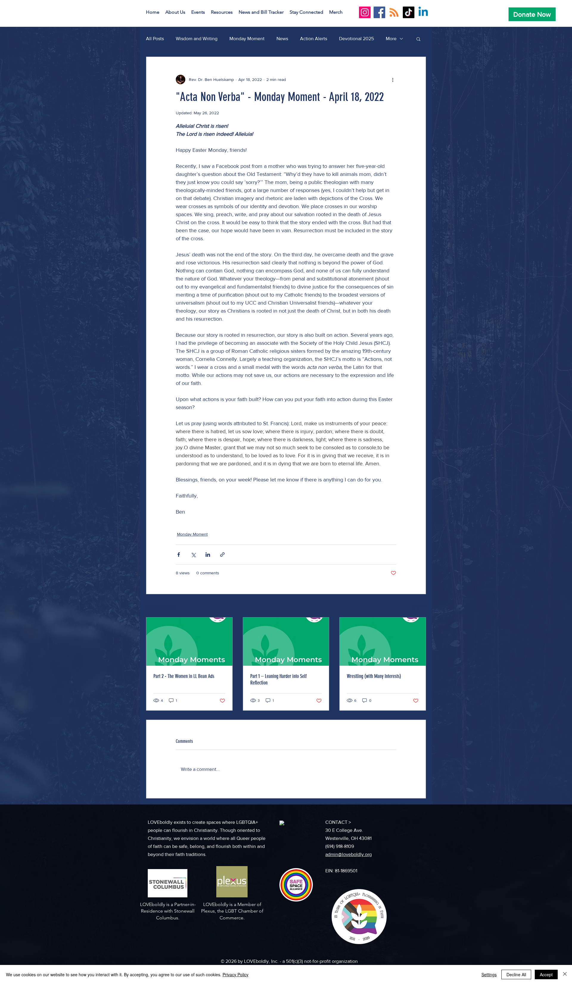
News (282, 38)
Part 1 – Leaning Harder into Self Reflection (278, 679)
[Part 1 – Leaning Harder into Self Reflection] (286, 641)
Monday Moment (247, 38)
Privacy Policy (235, 974)
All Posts (155, 38)
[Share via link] (222, 554)
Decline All (516, 974)
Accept (546, 974)
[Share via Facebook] (178, 554)
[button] (175, 12)
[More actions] (392, 79)
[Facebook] (379, 12)
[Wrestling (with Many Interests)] (383, 641)
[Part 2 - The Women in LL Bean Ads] (189, 641)
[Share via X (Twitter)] (193, 554)
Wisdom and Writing (196, 38)
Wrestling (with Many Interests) (374, 676)
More (391, 38)
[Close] (564, 974)
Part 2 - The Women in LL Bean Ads (183, 676)
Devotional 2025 (356, 38)
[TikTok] (408, 12)
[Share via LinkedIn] (208, 554)
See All (419, 606)
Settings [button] (489, 974)
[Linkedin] (423, 12)
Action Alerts (313, 38)
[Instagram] (365, 12)
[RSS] (394, 12)
